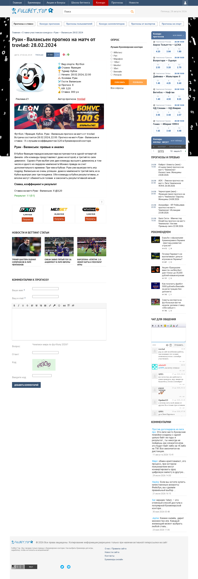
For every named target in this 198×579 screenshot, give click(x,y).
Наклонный (155, 325)
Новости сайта (112, 552)
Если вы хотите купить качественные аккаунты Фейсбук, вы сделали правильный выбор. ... (168, 486)
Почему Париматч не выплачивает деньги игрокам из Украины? (172, 256)
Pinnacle (117, 75)
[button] (14, 305)
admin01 (162, 365)
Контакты (109, 556)
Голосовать (120, 82)
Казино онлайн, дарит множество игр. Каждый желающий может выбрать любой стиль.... (168, 522)
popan (161, 388)
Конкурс (100, 2)
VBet (115, 68)
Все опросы (117, 88)
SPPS (161, 151)
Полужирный (152, 325)
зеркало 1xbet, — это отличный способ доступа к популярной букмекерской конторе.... (167, 504)
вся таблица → (177, 141)
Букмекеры (34, 2)
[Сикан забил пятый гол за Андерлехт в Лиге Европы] (59, 246)
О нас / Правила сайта (115, 548)
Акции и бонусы (56, 2)
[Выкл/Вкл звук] (167, 345)
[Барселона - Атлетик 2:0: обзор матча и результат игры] (91, 246)
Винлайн (117, 71)
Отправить (178, 345)
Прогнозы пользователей (79, 24)
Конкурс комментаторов (112, 24)
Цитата (176, 325)
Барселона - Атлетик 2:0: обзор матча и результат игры (89, 262)
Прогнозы (117, 2)
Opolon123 (163, 400)
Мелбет (117, 65)
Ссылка (168, 325)
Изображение (170, 325)
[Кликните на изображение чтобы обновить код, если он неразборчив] (44, 369)
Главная (17, 2)
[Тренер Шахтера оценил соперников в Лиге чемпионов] (26, 246)
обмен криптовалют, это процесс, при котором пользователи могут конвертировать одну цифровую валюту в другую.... (169, 467)
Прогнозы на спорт (171, 24)
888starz (117, 52)
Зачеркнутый (161, 325)
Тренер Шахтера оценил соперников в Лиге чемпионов (24, 262)
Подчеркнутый (158, 325)
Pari (115, 56)
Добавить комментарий (26, 385)
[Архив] (170, 345)
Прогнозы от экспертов (143, 24)
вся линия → (178, 35)
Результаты (138, 82)
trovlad (39, 55)
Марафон (118, 59)
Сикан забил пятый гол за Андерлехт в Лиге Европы (58, 261)
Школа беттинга (80, 2)
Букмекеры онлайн (114, 559)
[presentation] (14, 305)
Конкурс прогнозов (50, 24)
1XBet (116, 62)
